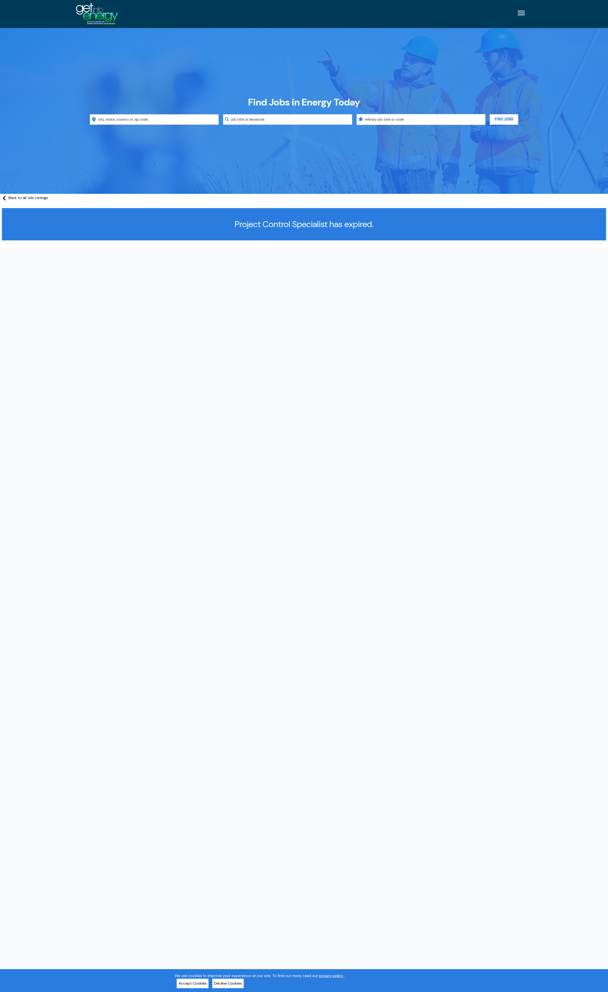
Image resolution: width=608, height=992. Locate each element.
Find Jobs (503, 119)
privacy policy (331, 975)
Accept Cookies (193, 983)
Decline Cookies (228, 983)
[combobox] (154, 119)
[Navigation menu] (521, 13)
